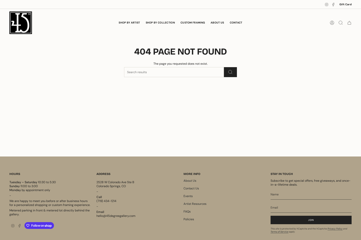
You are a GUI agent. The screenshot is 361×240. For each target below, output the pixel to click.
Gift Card (345, 4)
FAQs (187, 211)
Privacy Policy (335, 228)
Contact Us (191, 188)
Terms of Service (279, 231)
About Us (190, 181)
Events (188, 196)
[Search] (230, 72)
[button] (160, 22)
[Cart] (349, 23)
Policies (189, 219)
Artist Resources (195, 204)
